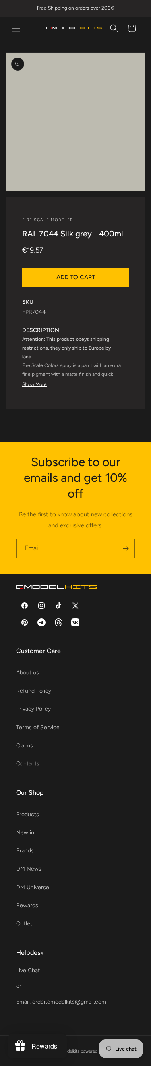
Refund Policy (33, 690)
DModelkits (68, 1051)
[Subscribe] (125, 548)
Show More (34, 384)
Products (27, 814)
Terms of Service (38, 727)
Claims (24, 745)
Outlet (24, 923)
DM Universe (32, 887)
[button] (16, 28)
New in (25, 832)
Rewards (27, 905)
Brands (25, 850)
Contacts (27, 763)
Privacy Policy (33, 708)
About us (27, 672)
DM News (28, 868)
